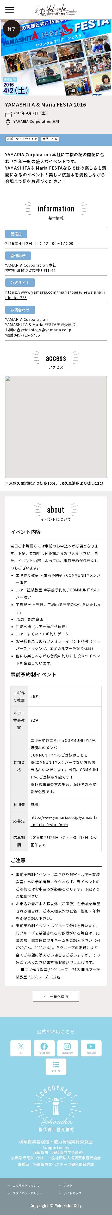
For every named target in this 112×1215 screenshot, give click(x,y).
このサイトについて (26, 1185)
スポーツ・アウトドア (22, 139)
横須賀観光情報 (56, 1109)
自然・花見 (50, 139)
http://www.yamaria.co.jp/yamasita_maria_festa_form (64, 821)
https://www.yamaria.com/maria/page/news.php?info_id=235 (55, 294)
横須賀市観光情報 (56, 10)
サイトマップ (72, 1193)
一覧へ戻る (59, 996)
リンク (67, 1185)
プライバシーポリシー (28, 1193)
